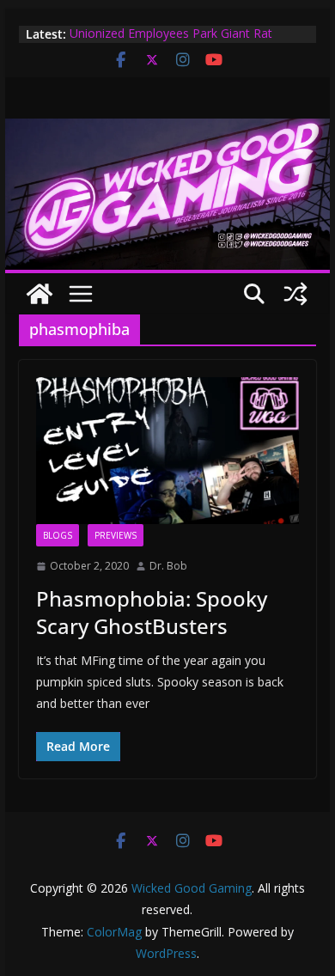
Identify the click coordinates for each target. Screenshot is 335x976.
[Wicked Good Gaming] (167, 130)
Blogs (57, 535)
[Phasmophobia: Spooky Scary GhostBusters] (167, 450)
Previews (115, 535)
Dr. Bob (168, 565)
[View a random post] (295, 293)
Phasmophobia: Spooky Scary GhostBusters (151, 611)
